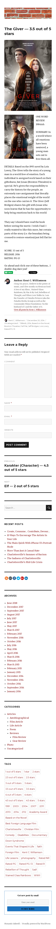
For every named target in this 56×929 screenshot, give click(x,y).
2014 (29, 323)
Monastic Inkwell (12, 924)
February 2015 (14, 668)
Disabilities (23, 835)
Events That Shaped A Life (19, 846)
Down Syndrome (14, 841)
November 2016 (15, 637)
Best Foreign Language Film (20, 823)
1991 (7, 806)
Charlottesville (13, 829)
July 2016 (11, 645)
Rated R (40, 864)
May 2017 (12, 626)
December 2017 (15, 606)
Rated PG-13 (9, 329)
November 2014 (15, 679)
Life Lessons (11, 858)
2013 (7, 812)
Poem (13, 729)
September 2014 (15, 687)
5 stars (41, 800)
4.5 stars (30, 800)
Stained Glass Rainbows (18, 875)
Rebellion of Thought (17, 869)
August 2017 (13, 614)
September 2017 (15, 610)
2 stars (35, 771)
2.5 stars (30, 777)
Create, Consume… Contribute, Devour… (28, 531)
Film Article (16, 721)
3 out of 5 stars (13, 783)
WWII (37, 875)
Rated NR (44, 858)
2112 (24, 812)
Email (8, 416)
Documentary (39, 835)
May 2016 (12, 649)
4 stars (27, 794)
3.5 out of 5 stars (14, 789)
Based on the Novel (40, 323)
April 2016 (12, 653)
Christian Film (31, 829)
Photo (10, 744)
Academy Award (38, 812)
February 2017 (14, 633)
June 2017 (12, 622)
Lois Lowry (44, 326)
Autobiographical (19, 717)
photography (28, 858)
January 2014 (14, 691)
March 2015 (13, 664)
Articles (11, 714)
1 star (26, 771)
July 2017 (11, 618)
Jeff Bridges (33, 326)
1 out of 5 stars (13, 771)
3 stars (27, 783)
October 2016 (14, 641)
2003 (16, 806)
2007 (33, 806)
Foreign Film (12, 852)
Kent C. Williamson (17, 320)
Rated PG (10, 864)
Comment (9, 361)
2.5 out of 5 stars (14, 777)
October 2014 (14, 683)
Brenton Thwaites (12, 326)
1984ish (23, 323)
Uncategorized (11, 323)
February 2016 (14, 660)
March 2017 (13, 630)
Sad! (34, 869)
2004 (24, 806)
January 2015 (14, 672)
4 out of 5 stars (13, 794)
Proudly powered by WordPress (36, 924)
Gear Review (19, 741)
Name (8, 403)
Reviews (14, 733)
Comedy (10, 835)
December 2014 (15, 676)
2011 (41, 806)
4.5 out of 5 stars (14, 800)
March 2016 (13, 656)
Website (8, 430)
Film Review (19, 737)
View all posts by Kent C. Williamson (30, 310)
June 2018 (12, 603)
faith (39, 846)
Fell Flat (24, 326)
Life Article (16, 725)
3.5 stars (30, 789)
